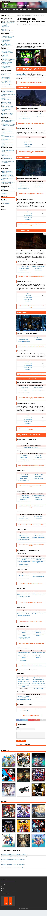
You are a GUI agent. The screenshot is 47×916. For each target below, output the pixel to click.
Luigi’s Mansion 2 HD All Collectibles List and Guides (31, 82)
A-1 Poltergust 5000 (24, 113)
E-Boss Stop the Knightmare (38, 390)
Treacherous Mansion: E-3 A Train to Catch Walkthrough (12, 864)
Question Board (38, 708)
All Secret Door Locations (38, 681)
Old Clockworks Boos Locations (23, 594)
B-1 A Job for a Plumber (24, 183)
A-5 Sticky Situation (24, 116)
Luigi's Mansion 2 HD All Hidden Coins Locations (31, 665)
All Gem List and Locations (23, 679)
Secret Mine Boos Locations (38, 594)
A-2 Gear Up (38, 113)
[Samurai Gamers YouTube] (6, 903)
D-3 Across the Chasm (23, 339)
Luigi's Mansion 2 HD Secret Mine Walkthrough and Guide (31, 524)
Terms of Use (3, 884)
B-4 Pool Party (38, 185)
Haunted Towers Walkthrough (8, 36)
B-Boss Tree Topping (38, 186)
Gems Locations (31, 9)
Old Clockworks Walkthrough (8, 49)
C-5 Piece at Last (23, 270)
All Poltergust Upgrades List (24, 683)
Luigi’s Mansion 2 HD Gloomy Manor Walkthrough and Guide (31, 123)
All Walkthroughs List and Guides (31, 447)
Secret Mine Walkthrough (7, 62)
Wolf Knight (26, 24)
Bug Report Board (24, 710)
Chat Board (23, 708)
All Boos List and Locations (23, 573)
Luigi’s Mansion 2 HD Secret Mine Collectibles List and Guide (31, 374)
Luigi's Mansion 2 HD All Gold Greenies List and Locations (31, 643)
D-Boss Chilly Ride (38, 339)
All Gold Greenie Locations (38, 679)
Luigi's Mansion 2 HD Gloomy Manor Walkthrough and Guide (31, 465)
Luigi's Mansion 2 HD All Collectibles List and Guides (31, 583)
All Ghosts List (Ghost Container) (8, 182)
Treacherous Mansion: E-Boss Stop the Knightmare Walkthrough (14, 856)
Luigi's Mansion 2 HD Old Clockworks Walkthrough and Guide (31, 506)
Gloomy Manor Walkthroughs (8, 22)
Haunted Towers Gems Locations (38, 611)
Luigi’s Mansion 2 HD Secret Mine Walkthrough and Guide (31, 346)
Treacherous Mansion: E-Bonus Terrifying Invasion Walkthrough (13, 854)
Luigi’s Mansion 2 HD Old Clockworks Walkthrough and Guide (31, 276)
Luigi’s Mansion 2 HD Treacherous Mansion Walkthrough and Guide (31, 398)
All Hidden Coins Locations (38, 576)
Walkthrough (7, 9)
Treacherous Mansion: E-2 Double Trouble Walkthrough (12, 867)
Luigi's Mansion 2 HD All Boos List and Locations (31, 602)
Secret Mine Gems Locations (38, 613)
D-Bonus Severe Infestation (24, 341)
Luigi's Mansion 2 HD (34, 24)
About (2, 890)
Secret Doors (11, 11)
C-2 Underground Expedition (38, 266)
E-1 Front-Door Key (24, 387)
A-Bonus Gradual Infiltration (24, 118)
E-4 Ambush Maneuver (38, 389)
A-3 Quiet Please (23, 115)
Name (17, 727)
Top (2, 9)
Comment (18, 731)
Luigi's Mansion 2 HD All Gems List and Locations (31, 621)
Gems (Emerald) (28, 213)
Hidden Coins (3, 11)
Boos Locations (23, 9)
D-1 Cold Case (24, 337)
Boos (28, 139)
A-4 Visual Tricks (5, 28)
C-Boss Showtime (38, 270)
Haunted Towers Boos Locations (38, 592)
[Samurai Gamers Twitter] (10, 899)
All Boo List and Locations (38, 677)
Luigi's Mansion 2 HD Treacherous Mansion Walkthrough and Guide (31, 545)
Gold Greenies (40, 9)
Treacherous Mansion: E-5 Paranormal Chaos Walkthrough (13, 859)
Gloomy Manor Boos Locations (23, 592)
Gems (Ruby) (28, 295)
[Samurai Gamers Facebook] (6, 899)
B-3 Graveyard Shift (24, 185)
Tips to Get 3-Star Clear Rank (38, 683)
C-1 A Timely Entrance (24, 266)
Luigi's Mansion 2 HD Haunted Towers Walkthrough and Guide (31, 485)
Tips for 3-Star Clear (20, 11)
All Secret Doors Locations (23, 579)
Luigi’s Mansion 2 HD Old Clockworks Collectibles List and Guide (31, 306)
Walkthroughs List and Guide (8, 19)
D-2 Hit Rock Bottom (38, 337)
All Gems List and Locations (38, 573)
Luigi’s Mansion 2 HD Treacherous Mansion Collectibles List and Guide (31, 428)
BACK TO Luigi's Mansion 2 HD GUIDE (31, 715)
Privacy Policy (3, 882)
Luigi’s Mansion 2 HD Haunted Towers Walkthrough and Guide (31, 194)
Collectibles (15, 9)
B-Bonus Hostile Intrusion (23, 188)
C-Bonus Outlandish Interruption (24, 272)
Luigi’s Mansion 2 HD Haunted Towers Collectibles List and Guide (31, 224)
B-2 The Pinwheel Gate (38, 183)
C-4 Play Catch (38, 268)
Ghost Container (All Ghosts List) (38, 685)
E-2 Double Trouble (38, 387)
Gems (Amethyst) (28, 141)
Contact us (3, 886)
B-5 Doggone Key (23, 186)
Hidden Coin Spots (28, 144)
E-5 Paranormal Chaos (24, 390)
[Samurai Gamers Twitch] (10, 903)
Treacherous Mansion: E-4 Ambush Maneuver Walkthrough (13, 861)
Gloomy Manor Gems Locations (23, 611)
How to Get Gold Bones (38, 688)
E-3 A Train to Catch (23, 389)
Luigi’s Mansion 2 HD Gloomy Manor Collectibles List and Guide (31, 152)
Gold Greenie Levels (28, 142)
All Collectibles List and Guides (23, 677)
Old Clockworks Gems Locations (24, 613)
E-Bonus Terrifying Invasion (24, 392)
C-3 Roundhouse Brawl (24, 268)
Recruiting (3, 888)
